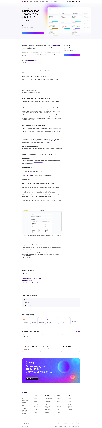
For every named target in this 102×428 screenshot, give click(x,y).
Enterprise (55, 1)
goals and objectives (32, 60)
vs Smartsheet (47, 406)
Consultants (59, 406)
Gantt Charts (36, 406)
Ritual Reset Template (27, 280)
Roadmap (58, 412)
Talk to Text (24, 405)
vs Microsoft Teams (48, 398)
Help (69, 395)
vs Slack (46, 404)
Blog (69, 407)
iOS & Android (24, 410)
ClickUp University (71, 404)
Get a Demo (70, 400)
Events (58, 403)
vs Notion (47, 410)
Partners (58, 404)
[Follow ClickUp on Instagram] (26, 423)
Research (70, 409)
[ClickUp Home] (25, 1)
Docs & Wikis (36, 400)
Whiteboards (36, 409)
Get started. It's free (31, 378)
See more (78, 331)
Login (73, 1)
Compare (47, 395)
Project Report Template (28, 273)
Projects (35, 398)
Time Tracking (36, 404)
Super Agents (24, 398)
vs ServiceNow (48, 401)
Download (24, 408)
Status (56, 426)
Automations (36, 407)
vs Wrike (46, 407)
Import (69, 401)
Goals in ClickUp (28, 175)
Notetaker (24, 402)
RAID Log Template (27, 276)
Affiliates (58, 401)
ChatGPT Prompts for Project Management (31, 347)
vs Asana (47, 400)
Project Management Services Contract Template (33, 282)
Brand (58, 410)
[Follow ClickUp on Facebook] (24, 423)
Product (35, 395)
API (34, 410)
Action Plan (46, 346)
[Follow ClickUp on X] (28, 423)
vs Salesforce (47, 409)
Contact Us (70, 398)
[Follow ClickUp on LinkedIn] (23, 423)
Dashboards (36, 403)
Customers (59, 400)
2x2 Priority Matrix (67, 346)
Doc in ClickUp (54, 140)
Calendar (35, 401)
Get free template (33, 32)
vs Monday (47, 403)
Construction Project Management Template (32, 278)
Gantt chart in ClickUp (38, 162)
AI (22, 395)
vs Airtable (47, 412)
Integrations (36, 412)
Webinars (70, 406)
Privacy (65, 426)
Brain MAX (24, 413)
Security (60, 426)
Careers (58, 398)
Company (58, 395)
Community (70, 403)
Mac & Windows (25, 411)
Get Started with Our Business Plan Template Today (32, 265)
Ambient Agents (25, 400)
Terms (69, 426)
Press (58, 409)
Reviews (58, 407)
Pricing (51, 1)
